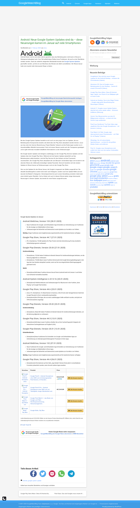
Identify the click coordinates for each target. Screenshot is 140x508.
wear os (113, 185)
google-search (110, 167)
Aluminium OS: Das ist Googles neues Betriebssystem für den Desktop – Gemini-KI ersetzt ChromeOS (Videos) (103, 86)
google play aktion (99, 176)
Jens (45, 48)
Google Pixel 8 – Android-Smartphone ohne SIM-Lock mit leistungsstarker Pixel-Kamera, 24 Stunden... (41, 377)
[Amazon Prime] (59, 379)
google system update (34, 480)
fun (113, 163)
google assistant (103, 169)
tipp (102, 185)
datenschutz (97, 163)
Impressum (93, 207)
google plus (110, 176)
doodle (108, 163)
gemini (117, 163)
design (103, 163)
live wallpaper (96, 180)
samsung (92, 182)
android (25, 480)
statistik (93, 185)
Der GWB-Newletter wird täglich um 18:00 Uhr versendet (103, 52)
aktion (92, 161)
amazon (97, 161)
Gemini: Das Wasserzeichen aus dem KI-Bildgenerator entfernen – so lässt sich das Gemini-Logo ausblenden (103, 118)
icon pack (94, 178)
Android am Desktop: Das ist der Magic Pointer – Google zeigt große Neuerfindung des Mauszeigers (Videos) (104, 102)
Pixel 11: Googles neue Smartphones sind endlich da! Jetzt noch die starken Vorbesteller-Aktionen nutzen (104, 150)
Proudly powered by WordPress (111, 506)
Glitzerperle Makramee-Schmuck (60, 506)
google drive (106, 172)
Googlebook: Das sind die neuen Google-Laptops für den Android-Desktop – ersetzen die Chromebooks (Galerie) (104, 78)
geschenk (95, 165)
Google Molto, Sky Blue (37, 410)
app (91, 163)
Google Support (25, 425)
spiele (111, 182)
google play (109, 174)
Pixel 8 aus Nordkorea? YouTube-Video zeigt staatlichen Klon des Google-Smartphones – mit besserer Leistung (104, 126)
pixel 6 (108, 180)
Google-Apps (87, 3)
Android (68, 3)
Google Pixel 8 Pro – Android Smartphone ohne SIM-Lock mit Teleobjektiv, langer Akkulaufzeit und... (41, 389)
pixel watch (113, 180)
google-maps (96, 167)
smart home (105, 182)
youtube (94, 187)
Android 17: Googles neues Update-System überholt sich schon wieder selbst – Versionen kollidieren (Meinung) (104, 110)
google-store (93, 169)
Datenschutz (108, 207)
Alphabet (107, 3)
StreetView (98, 185)
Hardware (98, 3)
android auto (114, 161)
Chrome (77, 3)
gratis (116, 176)
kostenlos (103, 178)
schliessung (98, 182)
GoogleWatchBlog (30, 3)
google (102, 165)
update (107, 185)
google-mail (108, 165)
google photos (100, 174)
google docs (100, 172)
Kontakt (100, 207)
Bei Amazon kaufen (76, 378)
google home (93, 174)
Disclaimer (117, 207)
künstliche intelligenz (113, 178)
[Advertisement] (70, 21)
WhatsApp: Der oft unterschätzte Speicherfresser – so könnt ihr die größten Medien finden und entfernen (103, 142)
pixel (105, 180)
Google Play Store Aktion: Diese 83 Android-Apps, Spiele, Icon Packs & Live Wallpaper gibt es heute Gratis (104, 94)
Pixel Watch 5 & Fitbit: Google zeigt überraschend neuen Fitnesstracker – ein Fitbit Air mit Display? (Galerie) (104, 134)
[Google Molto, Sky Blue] (25, 410)
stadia (115, 182)
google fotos (113, 172)
